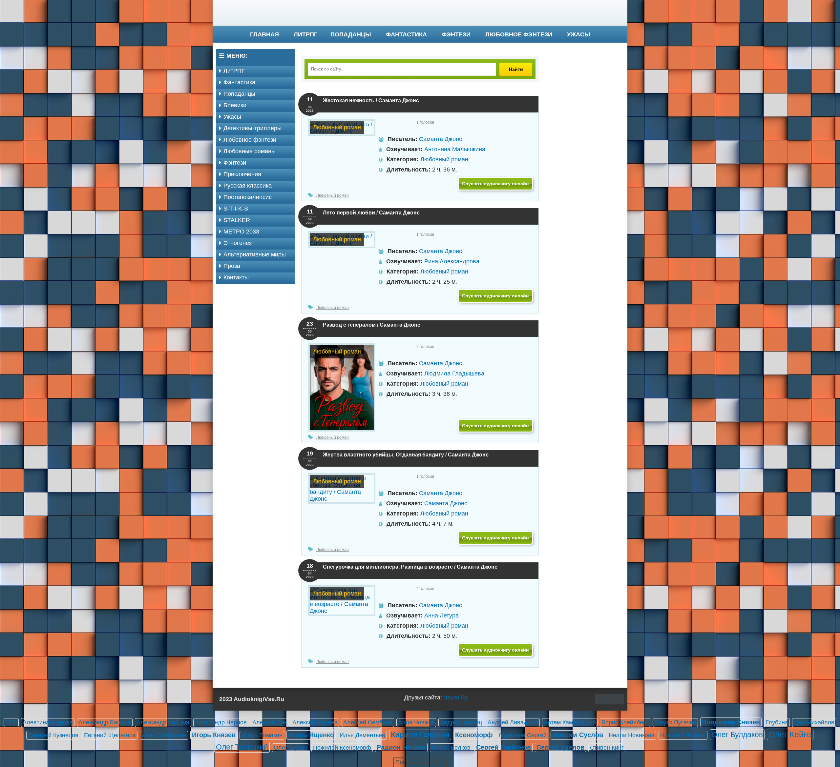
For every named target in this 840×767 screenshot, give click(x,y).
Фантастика (406, 34)
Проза (231, 266)
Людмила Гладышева (454, 373)
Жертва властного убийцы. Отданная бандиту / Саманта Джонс (406, 454)
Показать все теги (420, 762)
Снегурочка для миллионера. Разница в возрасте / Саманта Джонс (410, 567)
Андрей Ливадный (513, 722)
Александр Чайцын (162, 722)
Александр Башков (104, 722)
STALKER (236, 220)
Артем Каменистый (570, 722)
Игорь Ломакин (262, 735)
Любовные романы (249, 151)
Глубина (777, 722)
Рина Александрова (451, 261)
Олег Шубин (290, 747)
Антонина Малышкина (454, 149)
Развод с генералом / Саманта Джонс (371, 325)
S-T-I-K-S (235, 208)
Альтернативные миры (254, 254)
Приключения (242, 174)
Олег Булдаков (737, 734)
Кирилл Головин (420, 735)
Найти (516, 69)
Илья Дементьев (362, 735)
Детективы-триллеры (252, 128)
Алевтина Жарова (48, 722)
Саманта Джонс (440, 139)
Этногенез (237, 243)
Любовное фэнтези (518, 34)
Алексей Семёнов (367, 722)
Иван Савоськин (163, 735)
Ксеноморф (474, 734)
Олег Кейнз (790, 734)
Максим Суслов (577, 734)
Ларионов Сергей (522, 735)
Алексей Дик (269, 722)
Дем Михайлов (814, 722)
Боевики (234, 105)
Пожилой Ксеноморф (342, 747)
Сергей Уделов (560, 747)
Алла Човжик (416, 722)
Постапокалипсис (247, 197)
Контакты (236, 277)
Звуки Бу (456, 697)
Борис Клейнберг (625, 722)
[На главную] (420, 13)
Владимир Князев (731, 722)
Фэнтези (456, 34)
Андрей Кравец (461, 722)
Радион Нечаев (401, 747)
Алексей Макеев (315, 722)
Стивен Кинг (607, 747)
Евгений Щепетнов (110, 735)
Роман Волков (451, 747)
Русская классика (247, 185)
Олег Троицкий (242, 747)
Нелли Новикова (632, 735)
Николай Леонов (683, 735)
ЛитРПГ (305, 34)
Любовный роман (444, 159)
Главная (264, 34)
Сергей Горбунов (503, 747)
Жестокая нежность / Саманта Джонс (371, 100)
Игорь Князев (214, 734)
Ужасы (578, 34)
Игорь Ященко (311, 734)
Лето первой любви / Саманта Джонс (371, 212)
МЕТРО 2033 (241, 231)
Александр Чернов (221, 722)
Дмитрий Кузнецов (53, 735)
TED (11, 722)
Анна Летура (441, 615)
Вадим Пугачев (675, 722)
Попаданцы (350, 34)
